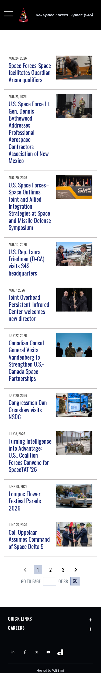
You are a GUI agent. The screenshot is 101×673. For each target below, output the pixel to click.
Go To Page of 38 (44, 581)
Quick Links (20, 618)
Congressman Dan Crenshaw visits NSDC (28, 409)
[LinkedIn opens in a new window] (13, 652)
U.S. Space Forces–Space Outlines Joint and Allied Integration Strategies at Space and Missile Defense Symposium (30, 205)
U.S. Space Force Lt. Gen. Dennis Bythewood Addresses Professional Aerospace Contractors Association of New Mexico (29, 132)
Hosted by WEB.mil (51, 670)
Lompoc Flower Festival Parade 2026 (25, 500)
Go (75, 581)
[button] (9, 15)
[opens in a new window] (48, 652)
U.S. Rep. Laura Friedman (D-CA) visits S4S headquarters (26, 262)
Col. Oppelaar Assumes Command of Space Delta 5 (29, 539)
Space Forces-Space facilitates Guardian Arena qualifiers (30, 72)
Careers (16, 628)
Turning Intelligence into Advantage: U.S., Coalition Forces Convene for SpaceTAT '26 (30, 455)
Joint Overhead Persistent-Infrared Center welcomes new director (29, 308)
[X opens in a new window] (36, 652)
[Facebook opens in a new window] (25, 652)
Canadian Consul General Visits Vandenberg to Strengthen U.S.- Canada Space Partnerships (26, 360)
